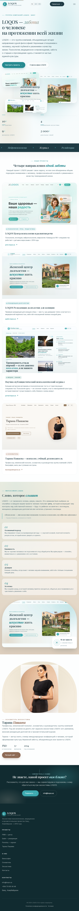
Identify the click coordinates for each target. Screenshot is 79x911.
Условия (50, 906)
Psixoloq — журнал (9, 842)
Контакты (5, 870)
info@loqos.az (48, 793)
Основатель (6, 862)
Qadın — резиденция (9, 839)
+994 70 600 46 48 (9, 886)
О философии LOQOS (38, 65)
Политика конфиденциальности (36, 906)
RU (32, 4)
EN (39, 4)
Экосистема (6, 866)
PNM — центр (7, 835)
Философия (6, 859)
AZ (36, 4)
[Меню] (74, 4)
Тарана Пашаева (8, 846)
